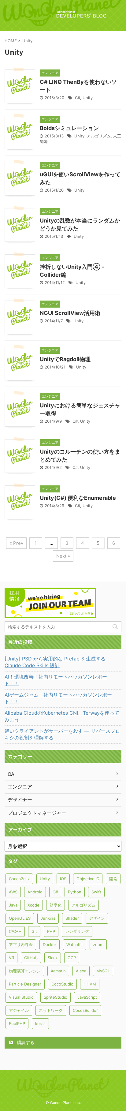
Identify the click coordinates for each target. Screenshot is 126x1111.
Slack (52, 957)
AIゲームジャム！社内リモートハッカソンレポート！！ (58, 698)
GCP (72, 957)
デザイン (97, 918)
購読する (25, 1042)
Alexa (81, 970)
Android (35, 891)
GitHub (31, 957)
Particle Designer (25, 984)
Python (74, 891)
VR (11, 957)
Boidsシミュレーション (69, 128)
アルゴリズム (99, 135)
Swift (96, 891)
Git (34, 931)
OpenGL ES (20, 918)
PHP (51, 931)
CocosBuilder (85, 1010)
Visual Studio (21, 997)
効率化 (55, 905)
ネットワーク (51, 1010)
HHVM (89, 984)
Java (13, 905)
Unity (88, 97)
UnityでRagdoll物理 (65, 359)
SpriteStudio (55, 997)
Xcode (33, 905)
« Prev (16, 543)
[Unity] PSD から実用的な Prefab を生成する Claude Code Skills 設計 (55, 662)
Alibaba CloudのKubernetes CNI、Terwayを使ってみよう (62, 716)
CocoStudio (62, 984)
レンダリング (77, 931)
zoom (98, 944)
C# (77, 97)
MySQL (103, 970)
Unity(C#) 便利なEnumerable (78, 498)
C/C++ (15, 931)
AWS (13, 891)
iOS (63, 878)
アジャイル (19, 1010)
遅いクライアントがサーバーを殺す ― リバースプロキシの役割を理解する (62, 734)
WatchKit (74, 944)
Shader (72, 918)
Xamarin (58, 970)
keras (40, 1023)
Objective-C (87, 878)
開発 (113, 878)
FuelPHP (17, 1023)
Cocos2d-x (19, 878)
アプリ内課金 (21, 944)
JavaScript (87, 997)
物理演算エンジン (25, 970)
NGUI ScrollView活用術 (70, 313)
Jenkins (48, 918)
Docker (49, 944)
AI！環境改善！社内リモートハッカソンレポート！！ (56, 680)
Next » (63, 556)
